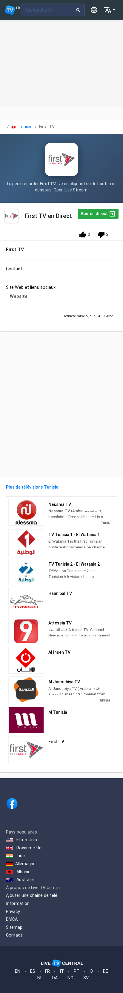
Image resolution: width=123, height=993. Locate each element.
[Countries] (94, 9)
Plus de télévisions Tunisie (32, 487)
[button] (109, 9)
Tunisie (25, 126)
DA (55, 977)
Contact (14, 935)
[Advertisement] (61, 63)
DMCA (12, 919)
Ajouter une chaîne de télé (31, 895)
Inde (20, 855)
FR (47, 971)
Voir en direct (95, 213)
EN (17, 971)
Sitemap (14, 927)
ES (32, 971)
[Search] (78, 10)
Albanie (22, 871)
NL (39, 977)
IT (62, 971)
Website (18, 296)
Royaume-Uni (28, 848)
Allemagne (25, 863)
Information (18, 903)
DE (105, 971)
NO (70, 977)
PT (76, 971)
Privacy (13, 911)
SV (86, 977)
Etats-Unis (26, 839)
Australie (24, 879)
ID (91, 971)
